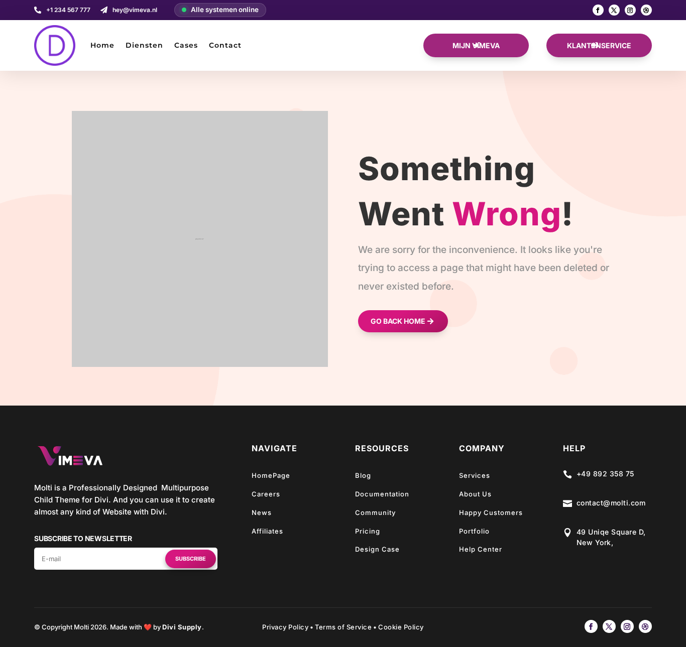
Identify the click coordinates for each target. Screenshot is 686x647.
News (262, 512)
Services (474, 475)
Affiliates (267, 531)
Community (375, 512)
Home (102, 45)
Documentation (382, 494)
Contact (225, 45)
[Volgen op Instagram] (630, 10)
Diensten (144, 45)
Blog (363, 475)
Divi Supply (182, 627)
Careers (266, 494)
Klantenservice (599, 45)
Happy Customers (491, 512)
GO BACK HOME (398, 321)
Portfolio (474, 531)
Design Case (377, 549)
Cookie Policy (401, 627)
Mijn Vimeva (476, 45)
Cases (186, 45)
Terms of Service (343, 627)
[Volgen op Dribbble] (646, 10)
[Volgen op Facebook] (598, 10)
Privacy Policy (285, 627)
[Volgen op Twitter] (614, 10)
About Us (475, 494)
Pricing (367, 531)
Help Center (480, 549)
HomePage (271, 475)
